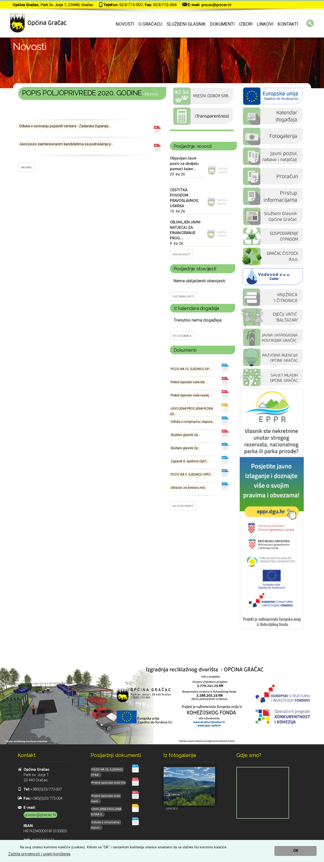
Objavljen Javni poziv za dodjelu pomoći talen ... (184, 163)
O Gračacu (150, 24)
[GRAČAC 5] (189, 786)
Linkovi (265, 24)
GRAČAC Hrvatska (202, 130)
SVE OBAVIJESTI (183, 296)
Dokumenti (222, 24)
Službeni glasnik (186, 24)
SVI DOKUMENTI (183, 506)
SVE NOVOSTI (181, 254)
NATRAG (26, 167)
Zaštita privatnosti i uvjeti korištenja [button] (39, 854)
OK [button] (295, 851)
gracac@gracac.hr (216, 5)
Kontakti (288, 24)
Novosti (125, 24)
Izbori (246, 24)
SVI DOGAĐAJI (181, 336)
